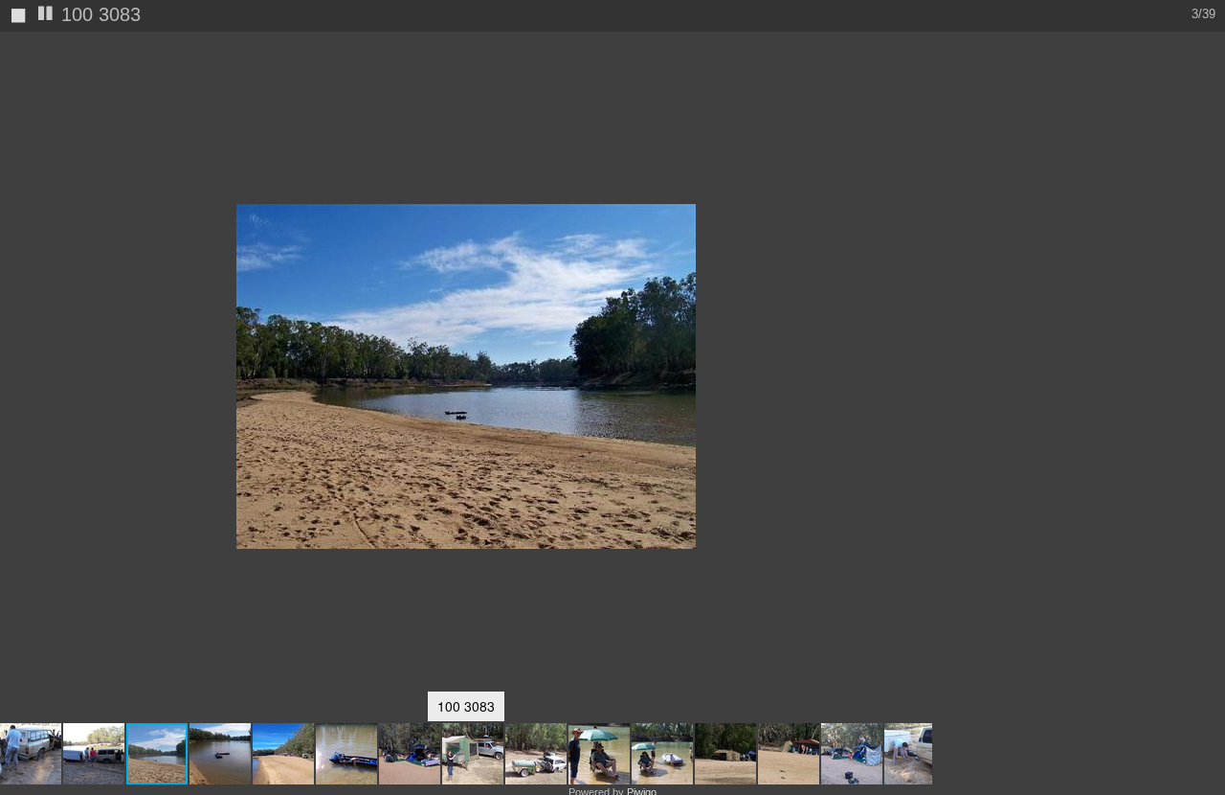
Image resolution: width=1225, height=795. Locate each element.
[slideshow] (45, 15)
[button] (31, 753)
